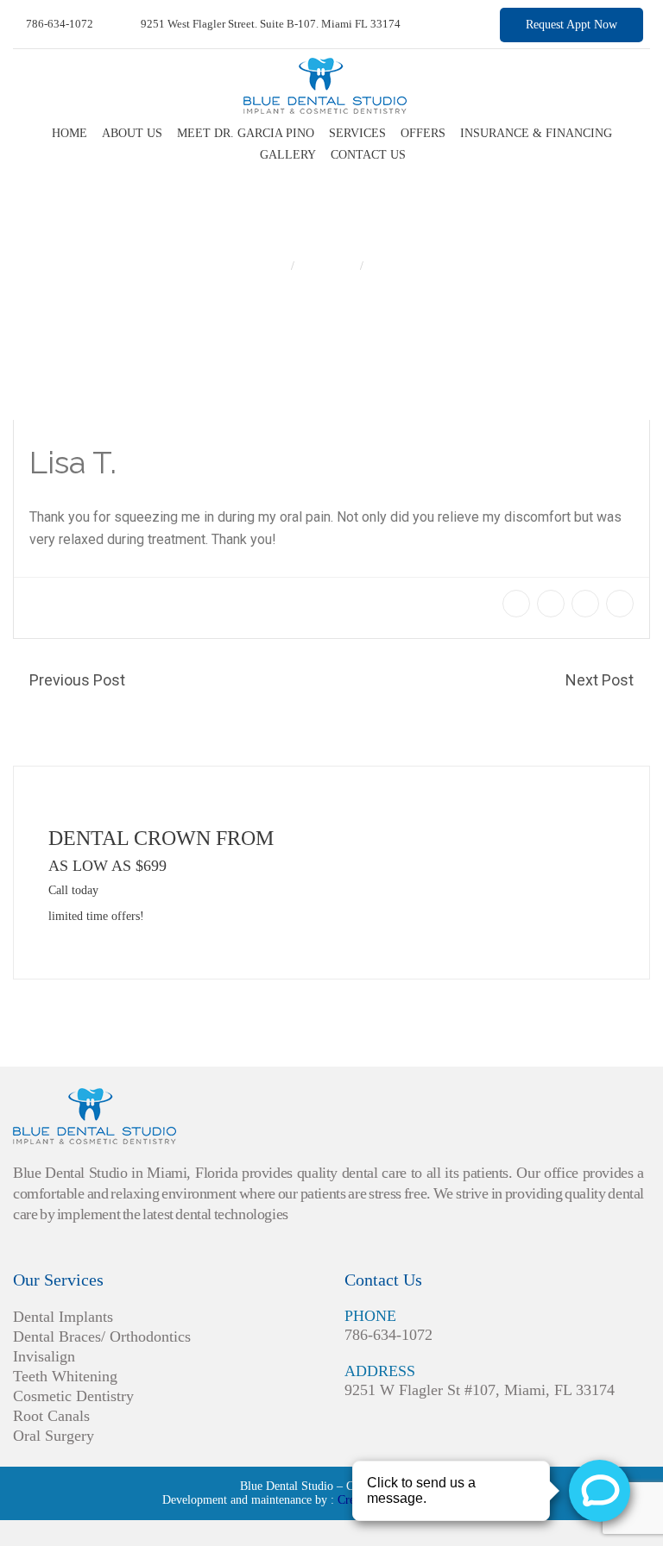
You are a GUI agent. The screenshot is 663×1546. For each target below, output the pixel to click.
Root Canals (51, 1415)
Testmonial (329, 266)
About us (132, 133)
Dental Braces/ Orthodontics (102, 1336)
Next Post (599, 680)
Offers (423, 133)
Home (69, 133)
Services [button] (357, 133)
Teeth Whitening (65, 1376)
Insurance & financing (536, 133)
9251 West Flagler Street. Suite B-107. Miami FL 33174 (269, 23)
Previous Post (77, 680)
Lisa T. (388, 266)
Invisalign (44, 1356)
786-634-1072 (58, 23)
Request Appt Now (571, 24)
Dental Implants (63, 1316)
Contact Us (368, 154)
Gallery (288, 154)
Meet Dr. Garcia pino (245, 133)
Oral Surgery (53, 1435)
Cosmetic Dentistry (73, 1396)
